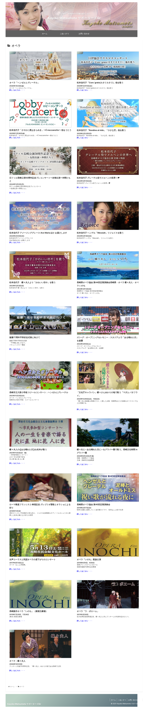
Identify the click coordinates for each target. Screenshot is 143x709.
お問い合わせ (133, 700)
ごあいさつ (122, 700)
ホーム (113, 700)
